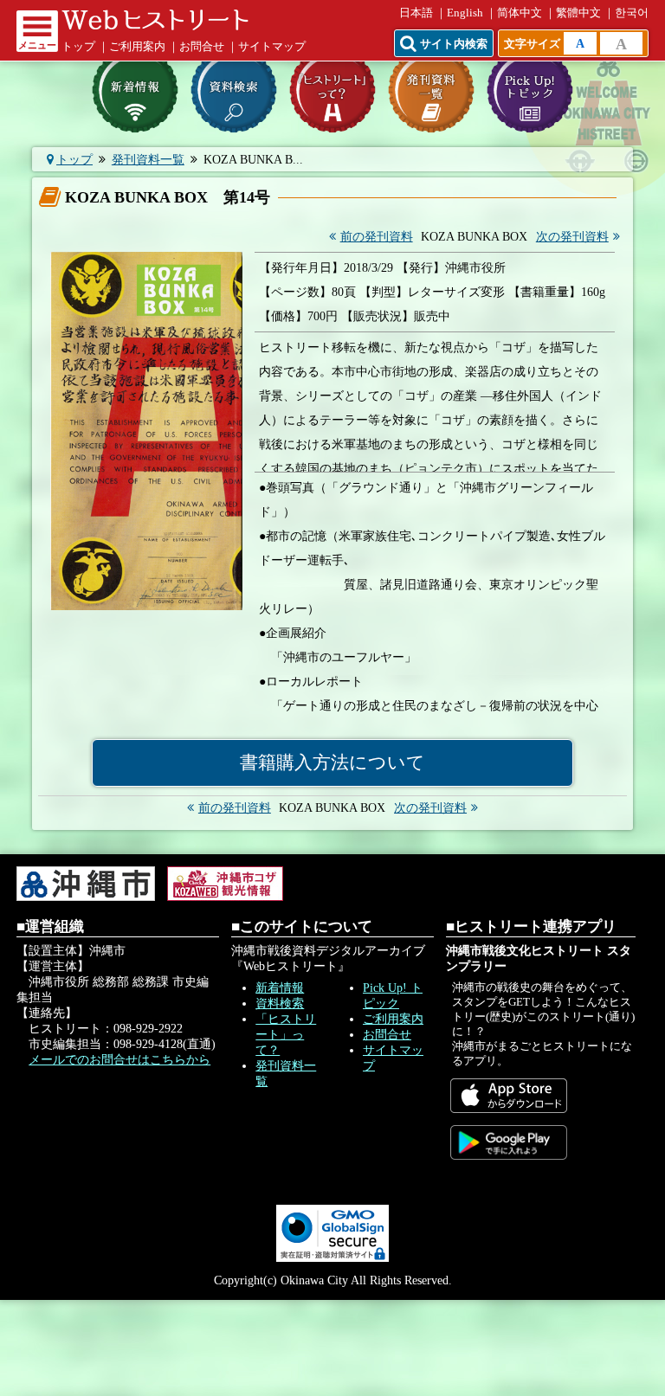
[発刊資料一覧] (431, 90)
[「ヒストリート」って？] (332, 90)
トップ (78, 47)
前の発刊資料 (376, 236)
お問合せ (201, 47)
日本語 (416, 13)
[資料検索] (233, 90)
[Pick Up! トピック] (530, 90)
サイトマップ (272, 47)
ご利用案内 (137, 47)
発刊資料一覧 (148, 159)
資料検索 (279, 1003)
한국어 (632, 13)
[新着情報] (135, 90)
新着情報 (279, 987)
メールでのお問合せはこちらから (119, 1059)
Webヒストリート (155, 20)
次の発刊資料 (572, 236)
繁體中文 (578, 13)
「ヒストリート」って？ (285, 1035)
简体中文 (519, 13)
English (465, 13)
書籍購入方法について (332, 762)
